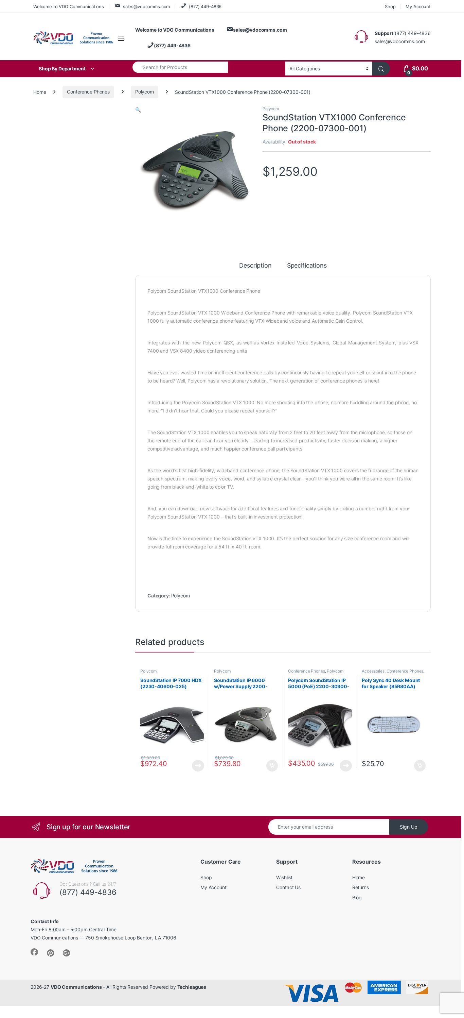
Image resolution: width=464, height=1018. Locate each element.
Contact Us (288, 887)
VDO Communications (76, 987)
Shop (390, 6)
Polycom (144, 92)
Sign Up (408, 827)
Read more (198, 765)
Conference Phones (88, 92)
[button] (138, 110)
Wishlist (284, 877)
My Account (418, 6)
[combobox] (180, 67)
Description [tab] (255, 265)
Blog (357, 897)
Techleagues (191, 987)
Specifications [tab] (307, 265)
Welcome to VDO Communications (68, 6)
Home (39, 92)
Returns (360, 887)
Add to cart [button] (272, 765)
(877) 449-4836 (205, 6)
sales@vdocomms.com (146, 6)
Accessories (373, 671)
